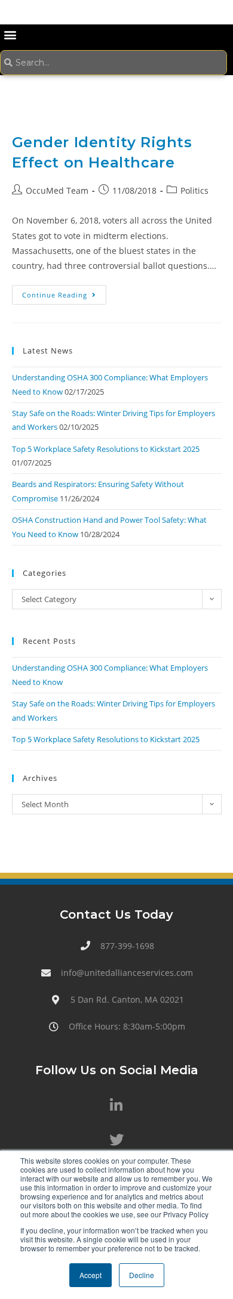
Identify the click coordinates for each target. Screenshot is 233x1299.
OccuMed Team (57, 190)
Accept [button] (90, 1275)
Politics (194, 190)
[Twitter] (116, 1140)
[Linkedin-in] (116, 1105)
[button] (10, 34)
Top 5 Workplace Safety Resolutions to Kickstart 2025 (106, 449)
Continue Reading (64, 292)
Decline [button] (141, 1275)
